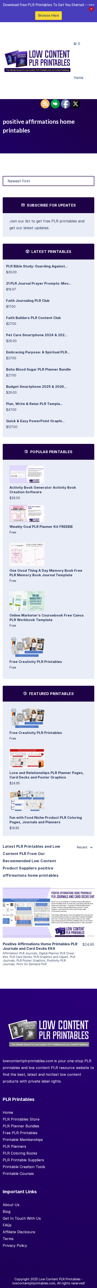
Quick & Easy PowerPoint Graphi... (35, 421)
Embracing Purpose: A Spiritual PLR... (38, 352)
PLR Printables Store (21, 1119)
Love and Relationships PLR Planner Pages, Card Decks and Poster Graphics (46, 775)
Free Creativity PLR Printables (35, 661)
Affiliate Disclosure (19, 1232)
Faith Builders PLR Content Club (33, 318)
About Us (11, 1204)
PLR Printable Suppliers (23, 1160)
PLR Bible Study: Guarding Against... (37, 266)
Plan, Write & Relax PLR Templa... (34, 404)
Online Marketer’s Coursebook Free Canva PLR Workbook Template (46, 617)
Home (8, 1112)
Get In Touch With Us (22, 1218)
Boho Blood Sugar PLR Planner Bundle (38, 369)
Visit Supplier (48, 919)
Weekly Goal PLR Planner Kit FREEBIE (41, 526)
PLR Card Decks (21, 957)
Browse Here (48, 15)
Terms (8, 1238)
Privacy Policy (15, 1245)
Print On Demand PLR (31, 964)
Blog (6, 1211)
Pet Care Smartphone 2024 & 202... (36, 335)
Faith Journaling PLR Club (28, 300)
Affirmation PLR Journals (20, 953)
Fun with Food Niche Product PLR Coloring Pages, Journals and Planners (45, 819)
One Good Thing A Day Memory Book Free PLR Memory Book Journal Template (45, 572)
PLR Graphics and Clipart (51, 957)
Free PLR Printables (20, 1133)
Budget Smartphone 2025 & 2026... (36, 386)
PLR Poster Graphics (30, 960)
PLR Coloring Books (20, 1153)
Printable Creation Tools (24, 1166)
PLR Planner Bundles (21, 1126)
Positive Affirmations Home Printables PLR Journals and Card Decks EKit (40, 946)
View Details (48, 906)
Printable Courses (18, 1173)
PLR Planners (14, 1146)
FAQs (7, 1225)
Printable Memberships (23, 1139)
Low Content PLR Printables (60, 1279)
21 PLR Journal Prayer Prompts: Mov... (38, 283)
